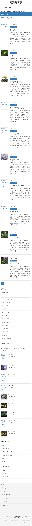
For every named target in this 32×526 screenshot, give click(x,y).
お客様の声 (5, 292)
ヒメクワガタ (11, 374)
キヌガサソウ (15, 212)
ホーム (3, 484)
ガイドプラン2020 (7, 302)
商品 (3, 458)
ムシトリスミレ (15, 263)
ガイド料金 (5, 305)
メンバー (4, 315)
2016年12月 (5, 477)
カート (3, 296)
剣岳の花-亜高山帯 (8, 448)
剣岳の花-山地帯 (7, 452)
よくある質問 (5, 318)
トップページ (5, 309)
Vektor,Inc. (17, 522)
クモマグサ (11, 354)
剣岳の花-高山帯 (7, 455)
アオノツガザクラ (13, 431)
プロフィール (5, 312)
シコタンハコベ (12, 420)
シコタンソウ (11, 403)
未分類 (3, 461)
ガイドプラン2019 (7, 299)
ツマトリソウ (15, 237)
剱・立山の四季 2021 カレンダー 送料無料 (13, 348)
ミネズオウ (14, 30)
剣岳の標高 (5, 332)
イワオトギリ (15, 56)
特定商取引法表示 (6, 338)
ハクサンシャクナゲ (17, 186)
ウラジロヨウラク (16, 82)
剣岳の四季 (5, 325)
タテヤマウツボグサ (17, 108)
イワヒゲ (10, 385)
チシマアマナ (11, 366)
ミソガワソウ (15, 134)
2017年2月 (5, 473)
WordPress (10, 520)
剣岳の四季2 (5, 328)
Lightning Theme (19, 520)
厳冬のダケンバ (15, 160)
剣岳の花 (13, 27)
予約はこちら (5, 322)
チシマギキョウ (12, 395)
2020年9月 (5, 470)
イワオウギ (11, 412)
